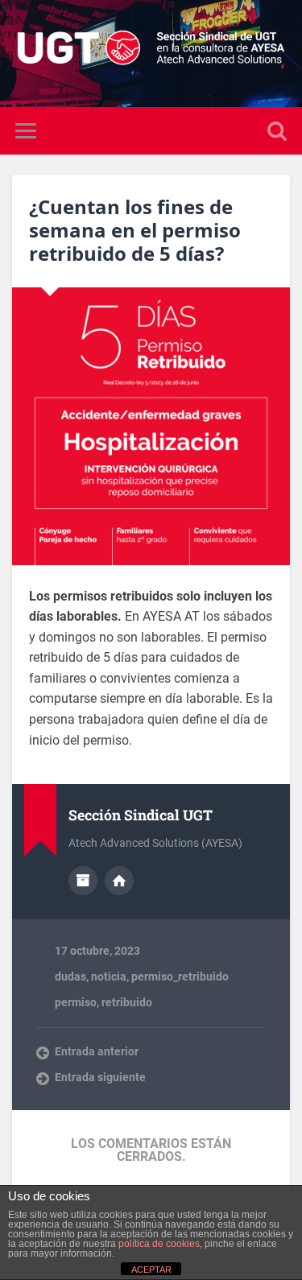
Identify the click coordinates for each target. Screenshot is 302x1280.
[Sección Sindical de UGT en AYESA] (151, 53)
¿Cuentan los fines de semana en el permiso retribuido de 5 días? (135, 229)
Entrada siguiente (100, 1077)
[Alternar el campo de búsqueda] (277, 131)
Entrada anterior (97, 1051)
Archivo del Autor (82, 880)
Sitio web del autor (119, 880)
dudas (70, 976)
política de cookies (159, 1243)
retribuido (126, 1002)
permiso (76, 1002)
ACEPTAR (151, 1269)
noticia (108, 976)
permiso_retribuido (180, 976)
